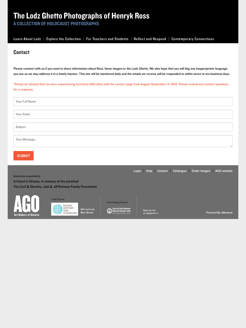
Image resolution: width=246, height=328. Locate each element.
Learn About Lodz (27, 38)
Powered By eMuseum (219, 212)
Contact (162, 171)
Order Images (201, 171)
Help (149, 171)
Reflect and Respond (150, 38)
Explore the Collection (63, 38)
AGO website (224, 171)
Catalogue (180, 171)
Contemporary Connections (193, 38)
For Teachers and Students (107, 38)
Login (137, 171)
